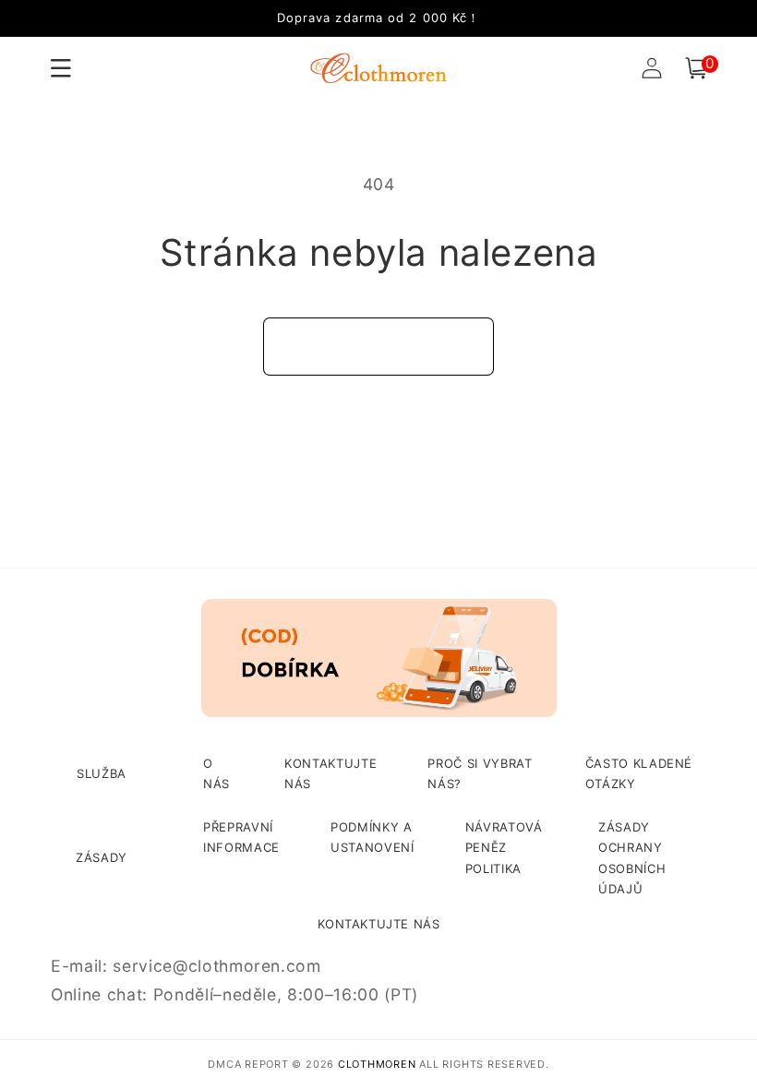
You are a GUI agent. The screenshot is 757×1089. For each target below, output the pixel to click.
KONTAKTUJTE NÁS (330, 773)
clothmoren (377, 1064)
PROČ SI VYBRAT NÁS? (479, 773)
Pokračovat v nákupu (379, 346)
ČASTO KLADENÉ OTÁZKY (639, 773)
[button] (696, 68)
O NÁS (216, 773)
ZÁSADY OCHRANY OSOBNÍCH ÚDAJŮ (632, 858)
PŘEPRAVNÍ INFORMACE (241, 837)
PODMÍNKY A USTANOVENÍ (372, 837)
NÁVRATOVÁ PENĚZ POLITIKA (504, 848)
